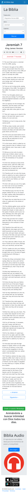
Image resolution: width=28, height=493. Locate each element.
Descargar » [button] (14, 450)
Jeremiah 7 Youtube (14, 57)
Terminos (12, 491)
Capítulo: (6, 28)
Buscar (14, 36)
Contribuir (18, 489)
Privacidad (5, 491)
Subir (24, 489)
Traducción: (7, 15)
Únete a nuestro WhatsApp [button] (14, 409)
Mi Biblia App (9, 2)
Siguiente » (14, 397)
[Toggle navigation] (24, 2)
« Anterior (14, 392)
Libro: (5, 22)
